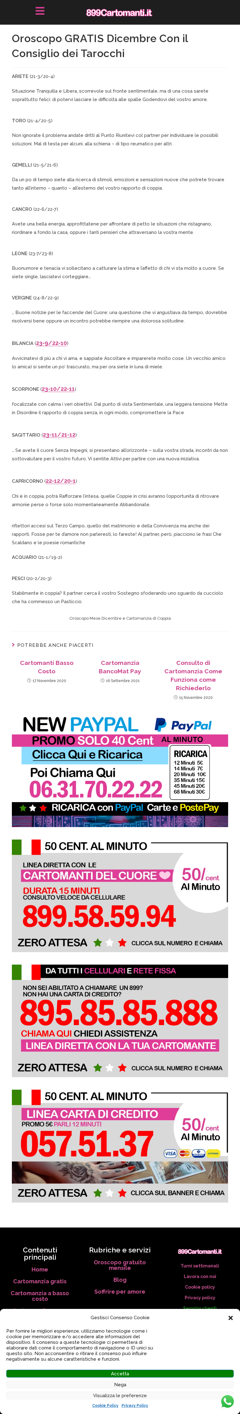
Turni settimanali (200, 1265)
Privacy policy (200, 1297)
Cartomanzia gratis (40, 1281)
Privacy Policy (135, 1405)
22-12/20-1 (61, 480)
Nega (120, 1384)
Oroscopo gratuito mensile (120, 1265)
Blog (120, 1279)
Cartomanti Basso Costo (46, 667)
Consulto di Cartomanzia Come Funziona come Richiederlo (193, 675)
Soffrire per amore (119, 1291)
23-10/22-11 (58, 388)
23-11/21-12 (59, 434)
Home (40, 1269)
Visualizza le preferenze (120, 1395)
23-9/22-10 (51, 343)
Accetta (120, 1374)
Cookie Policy (105, 1405)
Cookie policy (200, 1287)
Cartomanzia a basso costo (40, 1296)
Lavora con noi (200, 1276)
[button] (231, 1318)
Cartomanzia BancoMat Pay (120, 667)
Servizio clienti (200, 1308)
